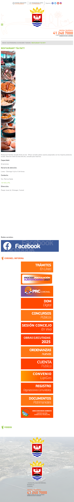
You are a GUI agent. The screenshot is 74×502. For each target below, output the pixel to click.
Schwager (20, 43)
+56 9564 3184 (5, 182)
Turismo (28, 43)
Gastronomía (11, 43)
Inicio (4, 43)
